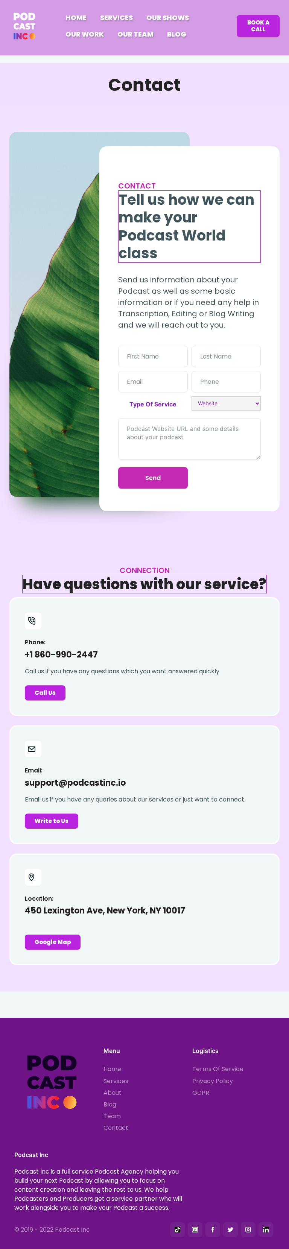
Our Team (135, 34)
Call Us (45, 693)
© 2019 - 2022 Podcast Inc (52, 1229)
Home (76, 17)
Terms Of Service (217, 1069)
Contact (115, 1127)
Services (116, 17)
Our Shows (167, 17)
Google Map (53, 942)
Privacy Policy (212, 1081)
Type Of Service (152, 404)
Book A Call (258, 25)
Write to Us (51, 821)
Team (112, 1116)
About (112, 1092)
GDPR (200, 1092)
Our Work (84, 34)
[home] (26, 26)
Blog (176, 34)
